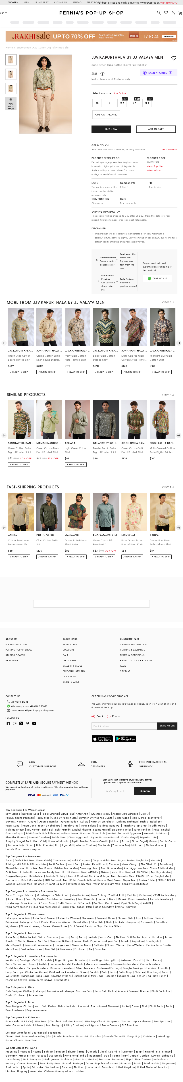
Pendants (77, 964)
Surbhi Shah (59, 837)
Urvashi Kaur (13, 849)
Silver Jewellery (85, 968)
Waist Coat (107, 937)
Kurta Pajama (91, 941)
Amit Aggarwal (132, 833)
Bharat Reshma (15, 868)
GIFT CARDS (69, 660)
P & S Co (26, 1021)
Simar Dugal (139, 841)
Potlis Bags (125, 972)
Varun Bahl (98, 833)
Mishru (144, 821)
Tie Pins (120, 937)
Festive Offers (112, 926)
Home (9, 47)
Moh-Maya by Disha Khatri (53, 895)
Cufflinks (99, 945)
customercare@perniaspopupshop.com (32, 710)
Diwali (9, 1036)
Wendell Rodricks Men (19, 883)
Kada (75, 972)
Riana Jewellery (138, 899)
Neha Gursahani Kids (18, 1025)
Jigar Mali (68, 845)
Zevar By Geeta (35, 899)
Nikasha (85, 833)
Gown (112, 918)
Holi (17, 1036)
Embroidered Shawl (40, 979)
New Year (31, 1040)
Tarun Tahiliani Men (162, 868)
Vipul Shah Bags (131, 903)
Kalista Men (36, 876)
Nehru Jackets (66, 1006)
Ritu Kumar (33, 829)
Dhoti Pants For (161, 991)
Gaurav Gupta (14, 833)
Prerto (120, 906)
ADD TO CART (156, 129)
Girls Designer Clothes (19, 991)
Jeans (77, 941)
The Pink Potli (116, 895)
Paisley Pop (68, 906)
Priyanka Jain (148, 837)
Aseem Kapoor (32, 849)
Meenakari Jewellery (98, 964)
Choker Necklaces (36, 972)
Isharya (30, 895)
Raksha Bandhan (64, 1036)
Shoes (83, 972)
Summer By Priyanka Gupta (96, 817)
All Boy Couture (73, 1025)
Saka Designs (54, 1025)
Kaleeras (126, 960)
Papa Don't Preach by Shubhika (42, 825)
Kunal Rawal (99, 864)
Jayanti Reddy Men (79, 883)
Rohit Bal (47, 829)
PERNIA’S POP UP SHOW (19, 649)
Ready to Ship (93, 926)
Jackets (119, 922)
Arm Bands (30, 964)
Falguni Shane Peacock (20, 817)
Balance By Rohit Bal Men (49, 883)
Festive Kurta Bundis (158, 945)
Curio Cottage (14, 895)
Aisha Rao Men (121, 872)
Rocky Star (42, 817)
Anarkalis (24, 918)
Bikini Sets (97, 922)
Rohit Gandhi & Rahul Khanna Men (91, 880)
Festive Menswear (32, 949)
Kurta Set (100, 991)
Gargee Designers (16, 876)
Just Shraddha (86, 899)
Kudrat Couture (77, 876)
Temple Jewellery (37, 968)
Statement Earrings (109, 968)
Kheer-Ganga (130, 864)
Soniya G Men (147, 880)
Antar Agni (82, 813)
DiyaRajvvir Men (161, 872)
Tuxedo (125, 941)
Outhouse (145, 895)
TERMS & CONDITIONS (132, 655)
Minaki (122, 899)
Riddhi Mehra (158, 825)
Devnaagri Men (89, 868)
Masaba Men (126, 876)
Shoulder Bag (127, 975)
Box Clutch (159, 975)
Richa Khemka (44, 845)
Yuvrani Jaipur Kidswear (136, 1021)
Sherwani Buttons (60, 941)
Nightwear (12, 926)
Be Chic (98, 903)
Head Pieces (153, 960)
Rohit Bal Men (57, 864)
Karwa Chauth (14, 1040)
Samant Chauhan (39, 837)
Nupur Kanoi (13, 825)
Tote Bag (110, 975)
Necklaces (12, 960)
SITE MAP (125, 671)
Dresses (101, 918)
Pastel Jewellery (15, 968)
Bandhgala (152, 941)
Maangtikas (111, 960)
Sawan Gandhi (99, 841)
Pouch (165, 972)
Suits (74, 937)
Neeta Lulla (114, 833)
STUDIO (77, 2)
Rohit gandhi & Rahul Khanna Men (26, 864)
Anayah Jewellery (160, 899)
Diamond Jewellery (62, 968)
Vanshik (155, 860)
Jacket (126, 1006)
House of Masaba (58, 841)
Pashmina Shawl (16, 979)
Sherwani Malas (82, 945)
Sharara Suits (84, 991)
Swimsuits (147, 922)
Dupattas (161, 922)
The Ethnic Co (149, 864)
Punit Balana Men (111, 868)
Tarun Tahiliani (142, 829)
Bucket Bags (81, 975)
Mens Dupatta (14, 945)
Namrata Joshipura (156, 833)
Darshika (31, 868)
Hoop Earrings (14, 972)
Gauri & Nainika (48, 821)
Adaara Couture (86, 845)
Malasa (153, 841)
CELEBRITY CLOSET (73, 665)
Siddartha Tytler (121, 829)
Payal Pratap (71, 825)
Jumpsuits (132, 922)
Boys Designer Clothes (19, 1006)
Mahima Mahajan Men (102, 876)
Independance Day (33, 1036)
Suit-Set (43, 941)
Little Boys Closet (94, 1021)
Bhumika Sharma (16, 837)
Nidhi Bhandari (67, 903)
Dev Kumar (45, 868)
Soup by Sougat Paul (18, 841)
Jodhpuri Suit (110, 941)
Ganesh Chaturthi (114, 1036)
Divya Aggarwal (78, 837)
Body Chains (13, 964)
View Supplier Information (155, 168)
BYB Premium (130, 1025)
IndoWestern (136, 945)
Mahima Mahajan (127, 821)
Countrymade (61, 860)
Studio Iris (104, 845)
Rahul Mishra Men (31, 880)
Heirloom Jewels (60, 964)
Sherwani (52, 937)
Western (121, 945)
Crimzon (131, 906)
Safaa (29, 845)
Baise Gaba (122, 817)
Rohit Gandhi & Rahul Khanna (73, 829)
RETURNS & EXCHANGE (132, 649)
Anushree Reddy (100, 813)
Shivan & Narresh (16, 821)
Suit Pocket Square (138, 937)
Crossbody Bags (61, 975)
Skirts (109, 922)
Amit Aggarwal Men (136, 868)
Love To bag (98, 895)
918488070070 (168, 2)
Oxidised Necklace (60, 972)
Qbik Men (11, 872)
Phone (116, 716)
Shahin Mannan (155, 845)
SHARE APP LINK (167, 725)
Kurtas (65, 937)
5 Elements (84, 903)
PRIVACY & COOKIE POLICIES (136, 660)
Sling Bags (42, 975)
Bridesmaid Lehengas (19, 922)
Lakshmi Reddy (72, 1021)
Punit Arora (12, 880)
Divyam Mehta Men (104, 860)
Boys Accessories (37, 1010)
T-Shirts (20, 941)
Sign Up (145, 790)
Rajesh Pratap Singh (135, 825)
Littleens (38, 1025)
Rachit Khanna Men (74, 872)
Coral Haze (112, 903)
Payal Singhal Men (159, 876)
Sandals (94, 972)
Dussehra (95, 1036)
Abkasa (105, 872)
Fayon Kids (12, 1021)
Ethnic (110, 945)
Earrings (25, 960)
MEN (26, 2)
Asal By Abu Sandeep (125, 813)
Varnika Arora (80, 895)
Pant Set (50, 949)
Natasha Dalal (30, 813)
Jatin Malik (26, 872)
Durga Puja (134, 1036)
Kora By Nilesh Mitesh (135, 883)
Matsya (114, 841)
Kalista (84, 821)
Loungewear (62, 945)
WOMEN (13, 2)
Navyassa (113, 1021)
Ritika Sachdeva (104, 906)
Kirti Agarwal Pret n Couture (102, 1025)
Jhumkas (150, 968)
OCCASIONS (70, 676)
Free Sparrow (162, 1021)
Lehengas (11, 918)
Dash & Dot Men (24, 860)
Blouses (25, 926)
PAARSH (140, 876)
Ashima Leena (69, 833)
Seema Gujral (101, 829)
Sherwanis (88, 918)
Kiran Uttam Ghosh (102, 821)
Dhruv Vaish (43, 860)
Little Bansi (40, 1021)
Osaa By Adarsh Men (64, 817)
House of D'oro (107, 899)
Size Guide (119, 93)
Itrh (57, 845)
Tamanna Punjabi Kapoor (127, 845)
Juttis (113, 972)
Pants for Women (60, 922)
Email (100, 716)
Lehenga (40, 991)
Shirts (41, 937)
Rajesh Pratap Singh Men (133, 860)
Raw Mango (13, 813)
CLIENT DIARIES (71, 681)
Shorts (9, 941)
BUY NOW (111, 129)
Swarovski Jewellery (125, 964)
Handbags (153, 972)
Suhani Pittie (84, 906)
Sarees (51, 918)
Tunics (159, 918)
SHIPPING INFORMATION (133, 644)
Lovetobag (12, 903)
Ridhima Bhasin (15, 829)
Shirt (144, 1006)
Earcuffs (138, 960)
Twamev (114, 864)
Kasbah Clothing (56, 876)
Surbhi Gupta (168, 841)
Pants (82, 937)
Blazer (135, 1006)
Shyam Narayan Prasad (104, 837)
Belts (104, 972)
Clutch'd (132, 895)
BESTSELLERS (70, 644)
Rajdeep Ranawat (110, 825)
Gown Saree (59, 926)
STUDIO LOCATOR (15, 655)
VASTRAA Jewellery (164, 895)
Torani (125, 841)
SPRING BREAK (166, 880)
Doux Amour (28, 903)
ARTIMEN (93, 872)
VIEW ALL (168, 302)
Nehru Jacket (28, 937)
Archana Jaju (16, 845)
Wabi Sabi (74, 864)
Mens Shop (12, 949)
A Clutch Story (47, 903)
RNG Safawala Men (56, 880)
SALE (66, 655)
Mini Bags (97, 975)
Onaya (32, 821)
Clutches (140, 972)
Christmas (149, 1036)
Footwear (81, 949)
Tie (90, 949)
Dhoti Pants (41, 922)
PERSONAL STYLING (74, 671)
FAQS (123, 665)
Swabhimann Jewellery (61, 899)
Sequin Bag (144, 975)
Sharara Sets (125, 918)
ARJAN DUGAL (140, 872)
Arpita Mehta (80, 841)
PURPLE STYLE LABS (16, 644)
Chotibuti (55, 1021)
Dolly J (145, 813)
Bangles (68, 960)
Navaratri (82, 1036)
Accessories (45, 945)
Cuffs (35, 960)
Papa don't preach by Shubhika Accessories (32, 906)
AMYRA (147, 903)
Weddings (164, 1036)
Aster (11, 899)
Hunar (19, 899)
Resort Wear (80, 922)
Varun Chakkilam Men (106, 883)
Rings (58, 960)
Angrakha (138, 941)
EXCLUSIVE (69, 649)
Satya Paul (67, 813)
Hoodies (157, 937)
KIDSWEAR (60, 2)
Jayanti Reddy (69, 821)
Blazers (31, 941)
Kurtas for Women (68, 918)
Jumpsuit (30, 945)
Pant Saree (76, 926)
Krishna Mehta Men (66, 868)
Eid (49, 1036)
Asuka (86, 864)
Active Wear (64, 949)
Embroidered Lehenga (60, 991)
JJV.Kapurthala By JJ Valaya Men (127, 57)
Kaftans (148, 918)
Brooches (100, 949)
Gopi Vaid (39, 841)
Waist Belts (12, 975)
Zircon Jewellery (150, 964)
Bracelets (46, 960)
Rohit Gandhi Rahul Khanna (42, 833)
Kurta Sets (39, 918)
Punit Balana (88, 825)
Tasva (9, 860)
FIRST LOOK (94, 2)
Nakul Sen (156, 821)
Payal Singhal (162, 829)
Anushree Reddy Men (47, 872)
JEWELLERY (42, 2)
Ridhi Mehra (139, 817)
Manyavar (154, 817)
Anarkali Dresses (128, 991)
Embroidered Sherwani (105, 1006)
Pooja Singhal (50, 813)
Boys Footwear (15, 1010)
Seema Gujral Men (125, 880)
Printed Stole (61, 979)
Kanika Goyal (129, 837)
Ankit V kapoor (81, 860)
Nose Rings (95, 960)
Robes (168, 937)
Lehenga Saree (41, 926)
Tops (138, 918)
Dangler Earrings (133, 968)
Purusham (166, 864)
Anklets (43, 964)
